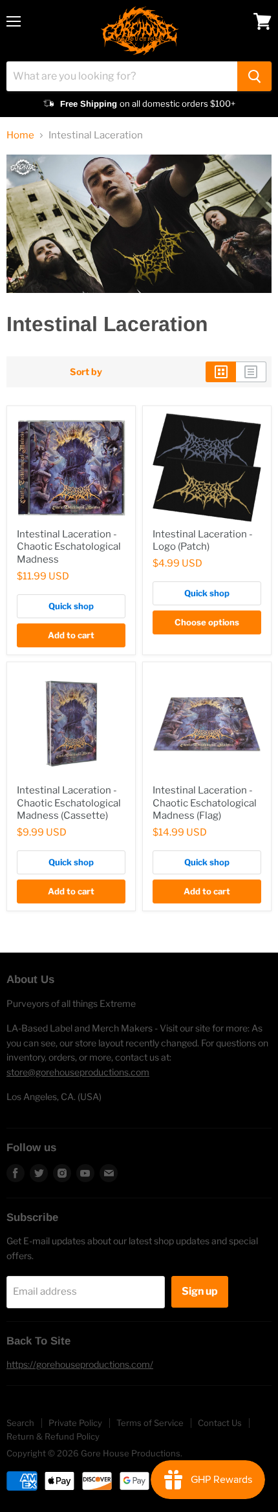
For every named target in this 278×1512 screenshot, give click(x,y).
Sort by (86, 372)
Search (20, 1423)
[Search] (254, 76)
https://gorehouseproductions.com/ (79, 1364)
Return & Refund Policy (53, 1436)
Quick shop (71, 606)
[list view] (251, 372)
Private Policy (75, 1423)
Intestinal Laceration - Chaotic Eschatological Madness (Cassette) (69, 802)
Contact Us (220, 1423)
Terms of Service (150, 1423)
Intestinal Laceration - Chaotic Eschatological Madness (69, 546)
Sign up (200, 1291)
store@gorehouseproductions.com (77, 1071)
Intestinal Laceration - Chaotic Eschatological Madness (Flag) (205, 802)
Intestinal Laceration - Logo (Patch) (203, 540)
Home (20, 135)
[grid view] (221, 372)
